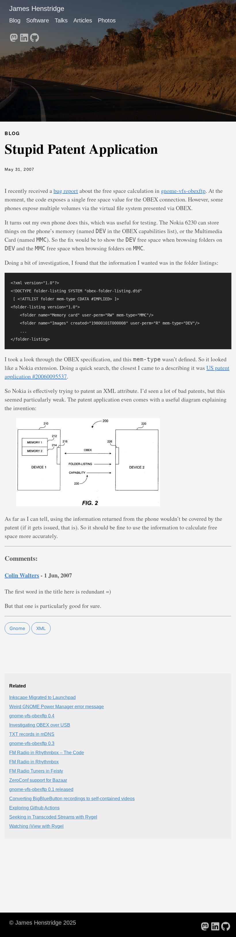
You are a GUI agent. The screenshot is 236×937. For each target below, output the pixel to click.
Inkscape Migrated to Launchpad (42, 697)
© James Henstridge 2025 (42, 922)
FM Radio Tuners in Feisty (36, 771)
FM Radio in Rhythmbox (34, 761)
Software (37, 20)
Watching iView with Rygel (36, 826)
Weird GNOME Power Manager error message (56, 706)
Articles (82, 20)
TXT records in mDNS (31, 734)
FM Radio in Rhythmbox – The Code (46, 752)
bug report (66, 191)
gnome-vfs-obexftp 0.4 (31, 715)
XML (41, 628)
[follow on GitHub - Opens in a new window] (34, 35)
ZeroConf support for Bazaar (38, 780)
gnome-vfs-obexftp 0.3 (31, 743)
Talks (61, 20)
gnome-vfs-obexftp (183, 191)
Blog (14, 20)
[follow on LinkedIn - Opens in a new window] (24, 35)
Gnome (17, 628)
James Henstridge (36, 8)
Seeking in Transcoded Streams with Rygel (53, 817)
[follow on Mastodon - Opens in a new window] (13, 35)
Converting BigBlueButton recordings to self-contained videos (72, 798)
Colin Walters (22, 575)
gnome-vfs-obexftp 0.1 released (41, 789)
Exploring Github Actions (34, 807)
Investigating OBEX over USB (39, 725)
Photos (107, 20)
